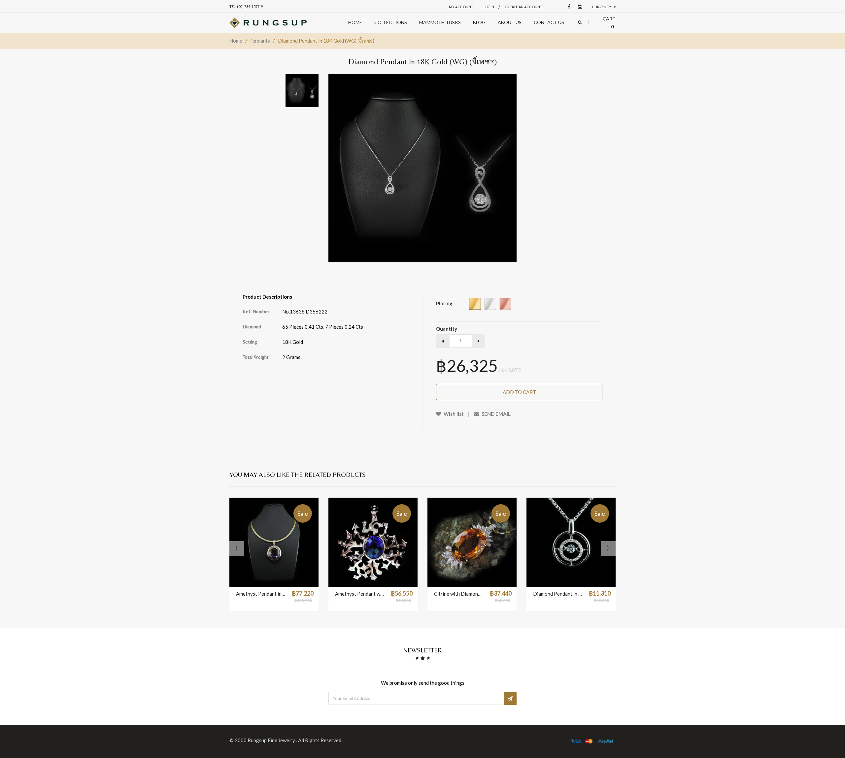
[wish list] (290, 578)
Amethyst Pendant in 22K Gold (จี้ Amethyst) (260, 594)
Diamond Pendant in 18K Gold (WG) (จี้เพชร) (557, 594)
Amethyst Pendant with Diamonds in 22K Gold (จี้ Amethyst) (359, 594)
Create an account (523, 7)
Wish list (453, 414)
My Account (461, 7)
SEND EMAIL (496, 414)
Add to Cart (519, 392)
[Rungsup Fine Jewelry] (268, 22)
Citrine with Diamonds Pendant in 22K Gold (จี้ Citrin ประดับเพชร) (458, 594)
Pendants (259, 41)
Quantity (446, 329)
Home (235, 41)
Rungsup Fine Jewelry (272, 740)
